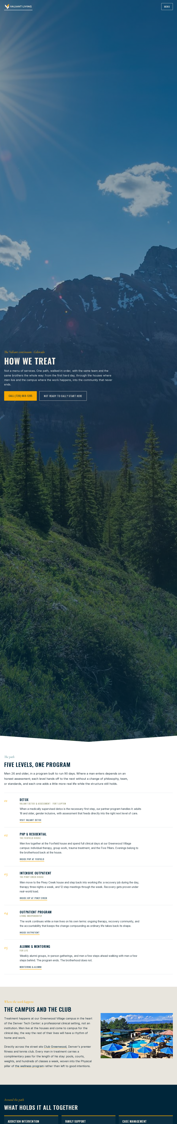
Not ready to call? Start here (63, 396)
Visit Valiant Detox (30, 820)
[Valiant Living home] (18, 6)
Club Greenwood (55, 1046)
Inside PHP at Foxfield (32, 859)
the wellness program (29, 1066)
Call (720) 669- (20, 396)
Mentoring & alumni (31, 967)
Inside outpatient (30, 932)
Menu (167, 6)
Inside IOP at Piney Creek (33, 898)
